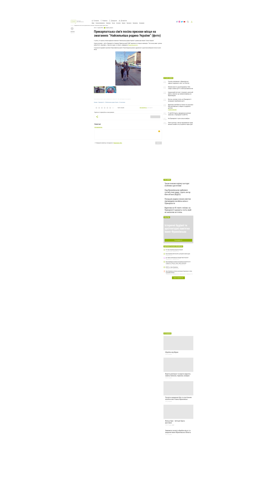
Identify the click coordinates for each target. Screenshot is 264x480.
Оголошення (141, 23)
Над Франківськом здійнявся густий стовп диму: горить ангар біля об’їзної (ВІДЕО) (177, 192)
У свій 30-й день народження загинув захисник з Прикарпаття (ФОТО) (179, 114)
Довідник (114, 20)
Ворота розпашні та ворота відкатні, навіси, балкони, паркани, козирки (178, 375)
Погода (113, 23)
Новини (104, 20)
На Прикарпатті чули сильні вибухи (178, 118)
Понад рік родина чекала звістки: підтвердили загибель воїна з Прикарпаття (178, 201)
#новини (95, 102)
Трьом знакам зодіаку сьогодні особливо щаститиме (177, 184)
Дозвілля (124, 20)
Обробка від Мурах (171, 352)
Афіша (93, 23)
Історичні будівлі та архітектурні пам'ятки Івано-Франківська (177, 228)
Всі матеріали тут (178, 240)
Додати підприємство (100, 23)
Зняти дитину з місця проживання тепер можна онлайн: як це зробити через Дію (180, 123)
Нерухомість (135, 23)
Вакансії (123, 23)
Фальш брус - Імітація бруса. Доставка (175, 422)
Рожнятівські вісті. (133, 45)
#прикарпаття (101, 102)
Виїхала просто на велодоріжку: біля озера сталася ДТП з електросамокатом (180, 87)
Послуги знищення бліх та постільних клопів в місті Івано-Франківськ (178, 398)
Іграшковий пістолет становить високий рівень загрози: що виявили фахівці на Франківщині (180, 93)
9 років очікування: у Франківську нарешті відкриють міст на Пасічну (178, 82)
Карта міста (129, 23)
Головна (96, 20)
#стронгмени (122, 102)
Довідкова (108, 23)
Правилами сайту (118, 143)
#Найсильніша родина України (111, 102)
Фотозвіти (118, 23)
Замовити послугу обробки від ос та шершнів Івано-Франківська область (178, 431)
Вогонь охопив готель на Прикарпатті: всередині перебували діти (179, 100)
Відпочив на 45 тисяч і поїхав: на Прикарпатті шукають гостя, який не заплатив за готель (178, 210)
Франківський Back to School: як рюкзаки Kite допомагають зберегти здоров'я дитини (180, 106)
